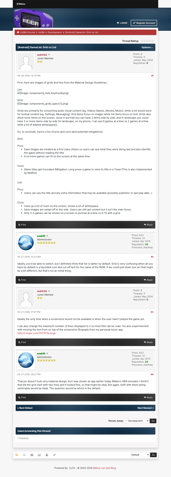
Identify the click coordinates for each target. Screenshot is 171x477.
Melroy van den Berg (104, 467)
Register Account (145, 23)
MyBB (72, 467)
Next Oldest (25, 407)
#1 (152, 75)
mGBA (41, 32)
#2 (152, 256)
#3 (152, 312)
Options (146, 47)
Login (123, 23)
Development (55, 32)
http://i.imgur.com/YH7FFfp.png (35, 333)
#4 (152, 374)
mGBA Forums (27, 32)
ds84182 (42, 54)
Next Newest (145, 407)
